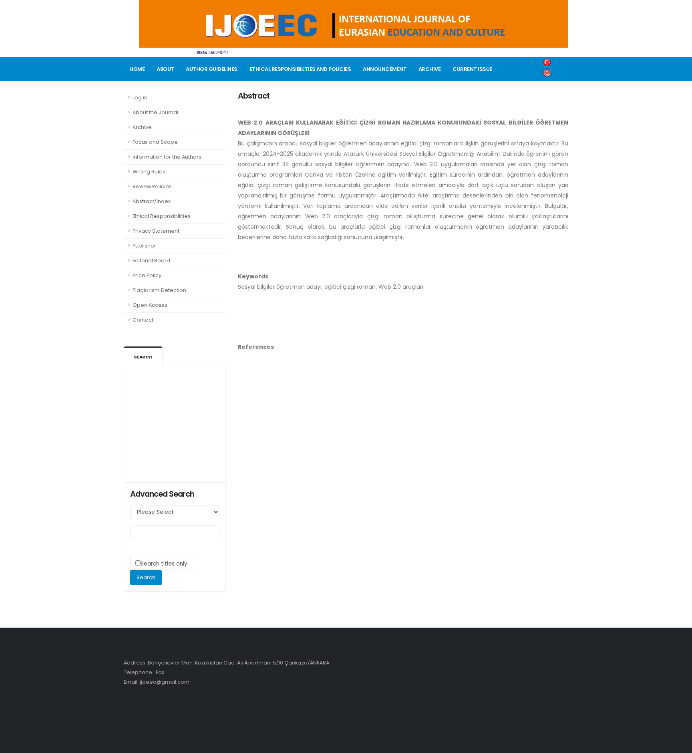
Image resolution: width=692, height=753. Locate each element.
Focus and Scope (155, 142)
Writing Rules (149, 171)
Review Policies (152, 186)
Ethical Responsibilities (162, 216)
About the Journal (155, 112)
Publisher (144, 245)
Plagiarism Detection (159, 290)
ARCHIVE (429, 69)
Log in (140, 97)
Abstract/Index (152, 201)
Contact (143, 319)
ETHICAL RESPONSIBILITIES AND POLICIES (300, 69)
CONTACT (142, 93)
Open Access (150, 305)
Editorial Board (151, 260)
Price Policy (147, 275)
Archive (142, 127)
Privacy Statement (156, 231)
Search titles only (164, 564)
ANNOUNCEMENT (384, 69)
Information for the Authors (167, 156)
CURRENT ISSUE (472, 69)
